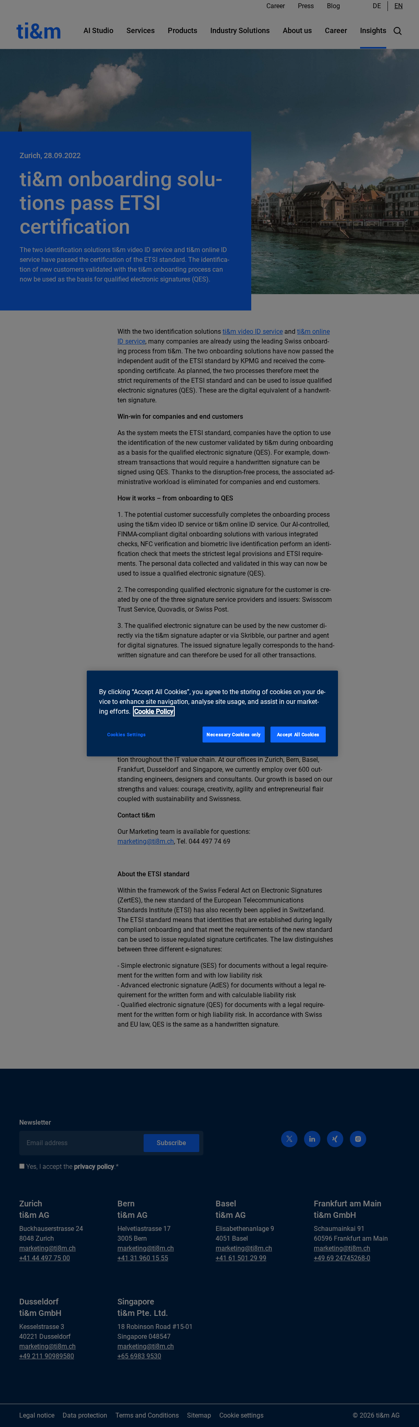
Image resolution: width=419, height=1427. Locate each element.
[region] (212, 713)
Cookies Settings (126, 734)
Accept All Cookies (298, 734)
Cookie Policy (153, 711)
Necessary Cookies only (234, 734)
